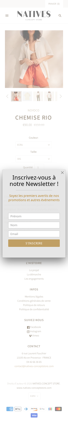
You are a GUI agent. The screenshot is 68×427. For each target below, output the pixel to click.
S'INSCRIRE (34, 243)
